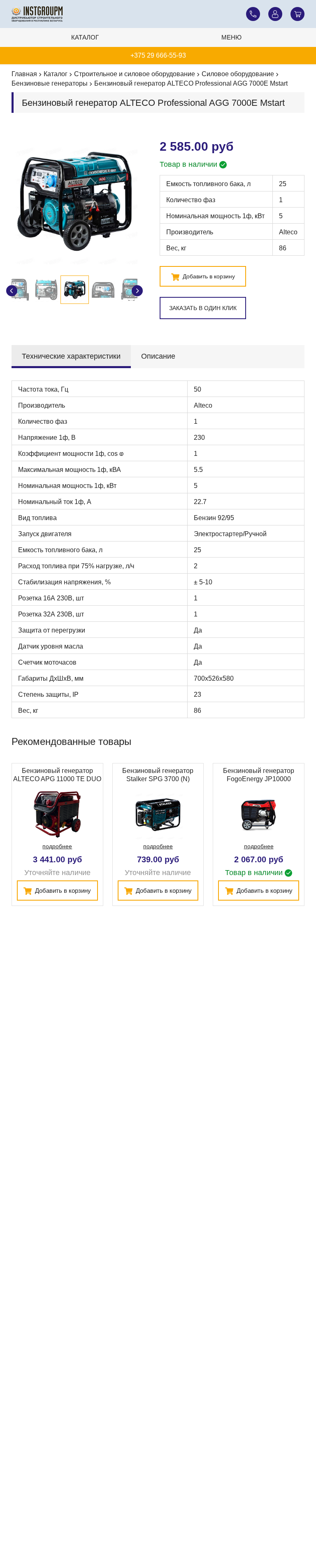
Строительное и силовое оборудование (134, 73)
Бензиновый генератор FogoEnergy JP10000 (258, 774)
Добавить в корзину (208, 276)
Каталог (85, 37)
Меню (231, 37)
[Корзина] (297, 14)
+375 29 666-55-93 (158, 55)
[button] (137, 290)
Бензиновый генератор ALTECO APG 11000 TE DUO (57, 774)
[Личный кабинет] (275, 14)
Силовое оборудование (238, 73)
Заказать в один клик (203, 308)
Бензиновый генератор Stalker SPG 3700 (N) (157, 774)
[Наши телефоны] (253, 14)
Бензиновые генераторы (50, 83)
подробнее (57, 846)
